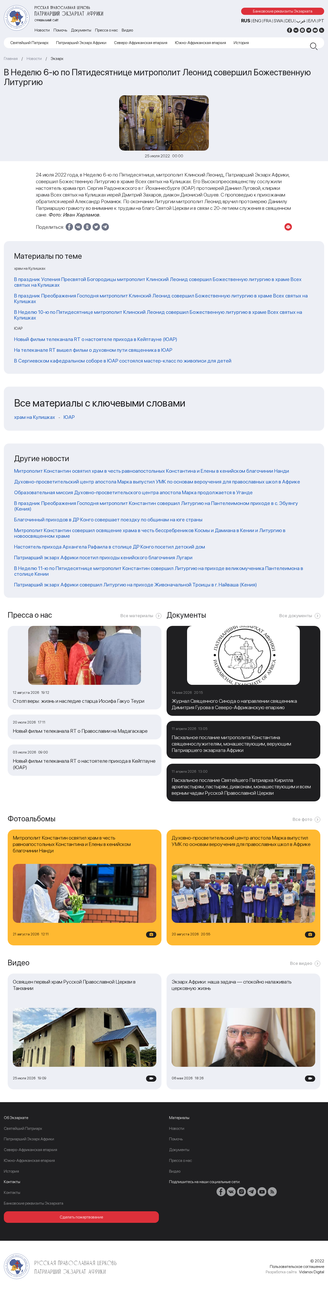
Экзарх (57, 58)
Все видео (301, 963)
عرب (301, 20)
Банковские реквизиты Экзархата (282, 11)
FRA (267, 20)
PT (321, 20)
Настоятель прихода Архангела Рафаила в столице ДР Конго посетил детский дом (109, 547)
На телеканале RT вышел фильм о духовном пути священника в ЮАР (93, 350)
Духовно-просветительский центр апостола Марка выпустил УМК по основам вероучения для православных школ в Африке (157, 481)
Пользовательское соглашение (297, 1266)
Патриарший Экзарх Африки (81, 42)
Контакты (12, 1192)
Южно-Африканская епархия (200, 42)
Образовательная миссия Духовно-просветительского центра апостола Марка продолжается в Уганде (133, 492)
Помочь (60, 30)
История (241, 42)
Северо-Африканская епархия (140, 42)
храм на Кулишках (34, 417)
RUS (245, 20)
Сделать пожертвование (81, 1217)
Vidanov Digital (311, 1271)
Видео (127, 30)
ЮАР (69, 417)
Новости (42, 30)
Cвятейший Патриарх (29, 42)
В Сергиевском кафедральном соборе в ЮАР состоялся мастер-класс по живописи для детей (122, 361)
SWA (278, 20)
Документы (81, 30)
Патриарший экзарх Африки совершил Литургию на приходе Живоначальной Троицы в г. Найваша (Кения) (135, 584)
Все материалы (136, 615)
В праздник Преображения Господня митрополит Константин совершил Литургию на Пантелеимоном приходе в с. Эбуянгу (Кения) (156, 506)
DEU (289, 20)
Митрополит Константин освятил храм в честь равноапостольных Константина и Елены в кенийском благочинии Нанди (151, 471)
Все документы (295, 615)
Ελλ (312, 20)
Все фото (302, 819)
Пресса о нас (106, 30)
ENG (257, 20)
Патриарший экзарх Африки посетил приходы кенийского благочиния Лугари (103, 557)
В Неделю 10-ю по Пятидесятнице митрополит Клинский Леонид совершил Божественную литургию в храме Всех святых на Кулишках (158, 315)
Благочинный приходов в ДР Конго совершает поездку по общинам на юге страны (108, 519)
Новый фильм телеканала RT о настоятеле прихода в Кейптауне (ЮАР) (95, 339)
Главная (11, 58)
